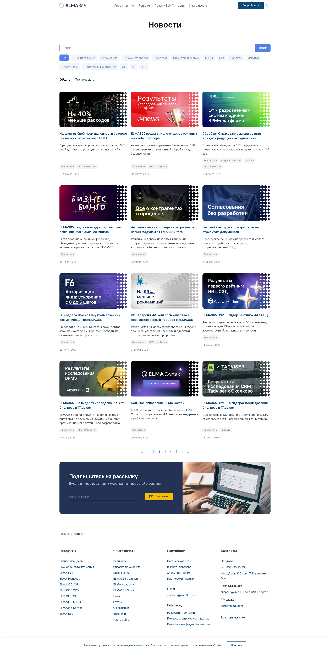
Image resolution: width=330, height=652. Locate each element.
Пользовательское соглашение (188, 618)
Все (64, 58)
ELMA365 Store (123, 590)
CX (124, 67)
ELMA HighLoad (69, 578)
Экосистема (109, 58)
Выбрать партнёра (179, 567)
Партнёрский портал (181, 578)
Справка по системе (126, 567)
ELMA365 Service (70, 608)
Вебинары (119, 561)
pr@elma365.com (232, 605)
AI (133, 5)
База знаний (121, 572)
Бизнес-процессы (71, 561)
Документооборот (136, 58)
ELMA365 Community (127, 578)
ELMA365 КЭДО (70, 602)
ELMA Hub (66, 572)
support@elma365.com (235, 592)
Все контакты (231, 617)
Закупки (253, 58)
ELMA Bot (66, 613)
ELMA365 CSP (69, 584)
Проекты (236, 58)
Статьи (118, 602)
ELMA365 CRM (69, 590)
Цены (181, 5)
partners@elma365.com (182, 595)
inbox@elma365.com (234, 573)
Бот (221, 58)
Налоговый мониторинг (100, 67)
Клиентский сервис (186, 58)
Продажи (160, 58)
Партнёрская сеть (179, 561)
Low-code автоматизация (76, 567)
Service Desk (70, 67)
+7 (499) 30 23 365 (233, 567)
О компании (121, 608)
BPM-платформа (84, 58)
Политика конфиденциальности (188, 624)
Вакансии (119, 613)
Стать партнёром (178, 572)
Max (224, 578)
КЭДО (209, 58)
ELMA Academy (123, 584)
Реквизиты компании (181, 612)
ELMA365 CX (68, 596)
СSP (143, 67)
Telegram (255, 573)
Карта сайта (121, 619)
